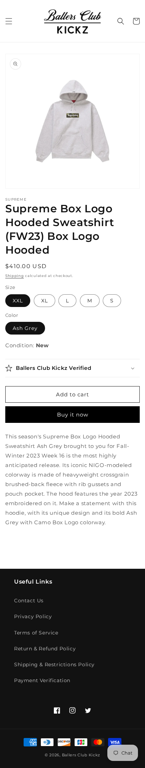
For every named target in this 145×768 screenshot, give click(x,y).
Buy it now (72, 414)
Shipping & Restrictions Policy (54, 664)
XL (44, 300)
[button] (9, 21)
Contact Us (29, 600)
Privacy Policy (33, 616)
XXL (18, 300)
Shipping (14, 275)
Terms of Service (36, 633)
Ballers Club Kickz (81, 754)
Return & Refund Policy (45, 648)
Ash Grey (25, 328)
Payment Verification (42, 680)
